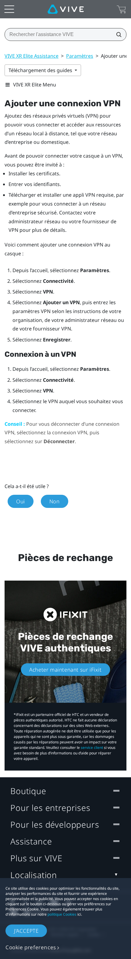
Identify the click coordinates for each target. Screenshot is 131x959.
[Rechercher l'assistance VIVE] (117, 34)
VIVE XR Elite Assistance (31, 56)
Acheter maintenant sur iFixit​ (65, 669)
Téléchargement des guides (41, 70)
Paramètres (79, 56)
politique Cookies (62, 914)
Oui (20, 501)
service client (92, 747)
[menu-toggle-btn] (9, 9)
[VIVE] (66, 9)
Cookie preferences (30, 947)
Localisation (33, 875)
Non (54, 501)
